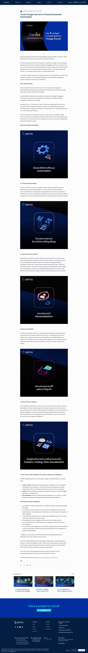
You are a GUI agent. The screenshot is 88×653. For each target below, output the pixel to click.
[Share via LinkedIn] (27, 565)
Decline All (74, 650)
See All (72, 574)
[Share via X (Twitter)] (24, 565)
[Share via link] (30, 565)
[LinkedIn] (18, 627)
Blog (21, 560)
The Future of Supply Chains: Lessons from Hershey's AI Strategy (42, 590)
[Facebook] (15, 627)
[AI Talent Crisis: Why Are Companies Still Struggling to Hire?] (23, 581)
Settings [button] (68, 650)
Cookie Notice (12, 651)
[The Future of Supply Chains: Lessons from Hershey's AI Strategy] (44, 581)
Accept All (81, 650)
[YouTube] (20, 627)
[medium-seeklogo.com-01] (22, 627)
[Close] (86, 650)
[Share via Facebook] (20, 565)
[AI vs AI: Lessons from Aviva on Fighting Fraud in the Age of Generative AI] (65, 581)
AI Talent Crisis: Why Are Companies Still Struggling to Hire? (23, 590)
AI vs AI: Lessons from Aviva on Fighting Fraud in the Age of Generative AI (64, 590)
